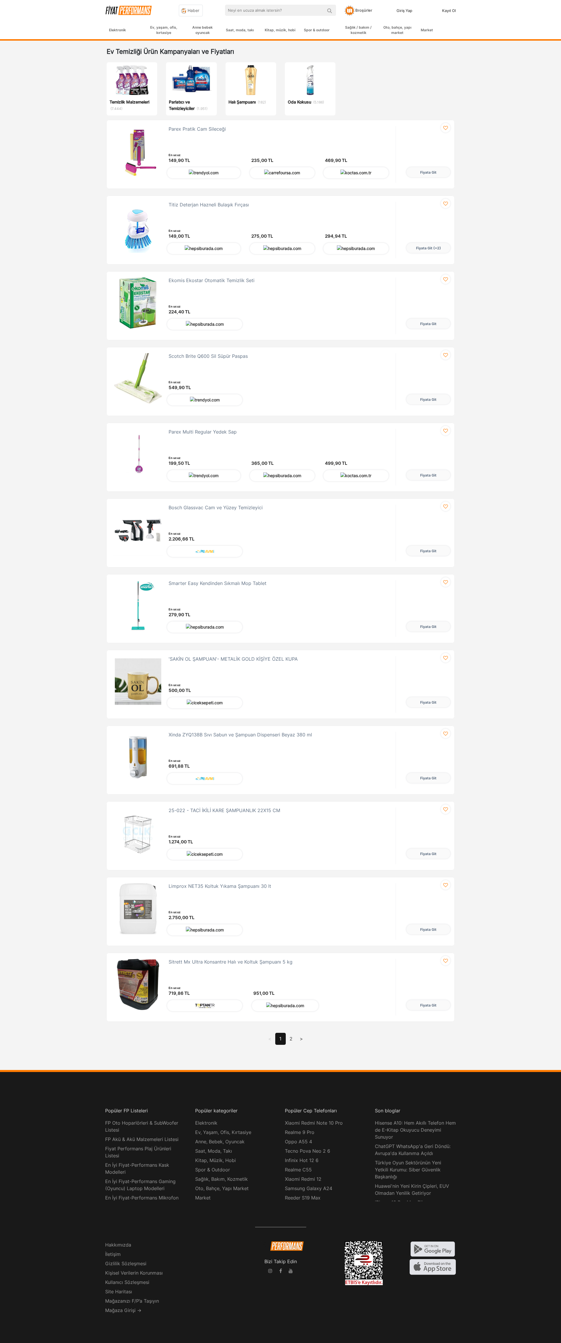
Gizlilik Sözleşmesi (125, 1263)
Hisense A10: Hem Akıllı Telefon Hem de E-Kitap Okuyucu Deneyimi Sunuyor (415, 1130)
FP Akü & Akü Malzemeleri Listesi (142, 1139)
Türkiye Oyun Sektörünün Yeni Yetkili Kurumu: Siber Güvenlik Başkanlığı (408, 1170)
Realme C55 (298, 1170)
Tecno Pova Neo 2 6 (307, 1151)
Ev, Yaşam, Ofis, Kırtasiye (223, 1132)
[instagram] (270, 1271)
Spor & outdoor (317, 30)
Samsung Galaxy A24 (308, 1188)
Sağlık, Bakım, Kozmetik (221, 1179)
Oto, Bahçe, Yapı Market (222, 1188)
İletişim (113, 1254)
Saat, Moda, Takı (213, 1151)
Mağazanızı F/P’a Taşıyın (132, 1301)
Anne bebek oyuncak (202, 30)
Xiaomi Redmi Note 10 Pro (314, 1123)
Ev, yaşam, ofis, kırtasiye (163, 30)
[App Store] (433, 1267)
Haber (192, 10)
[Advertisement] (539, 135)
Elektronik (117, 30)
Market (427, 30)
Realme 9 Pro (299, 1132)
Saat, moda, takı (240, 30)
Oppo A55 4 (298, 1142)
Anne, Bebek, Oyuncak (220, 1142)
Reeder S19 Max (303, 1198)
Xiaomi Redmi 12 (303, 1179)
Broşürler (363, 10)
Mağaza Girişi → (123, 1310)
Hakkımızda (118, 1245)
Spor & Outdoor (212, 1170)
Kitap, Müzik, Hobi (215, 1160)
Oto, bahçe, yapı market (397, 30)
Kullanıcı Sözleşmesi (127, 1282)
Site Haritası (118, 1291)
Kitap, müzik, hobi (280, 30)
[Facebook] (280, 1271)
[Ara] (329, 10)
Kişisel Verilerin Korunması (134, 1273)
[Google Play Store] (433, 1248)
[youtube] (290, 1271)
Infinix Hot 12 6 (301, 1160)
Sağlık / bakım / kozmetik (358, 30)
